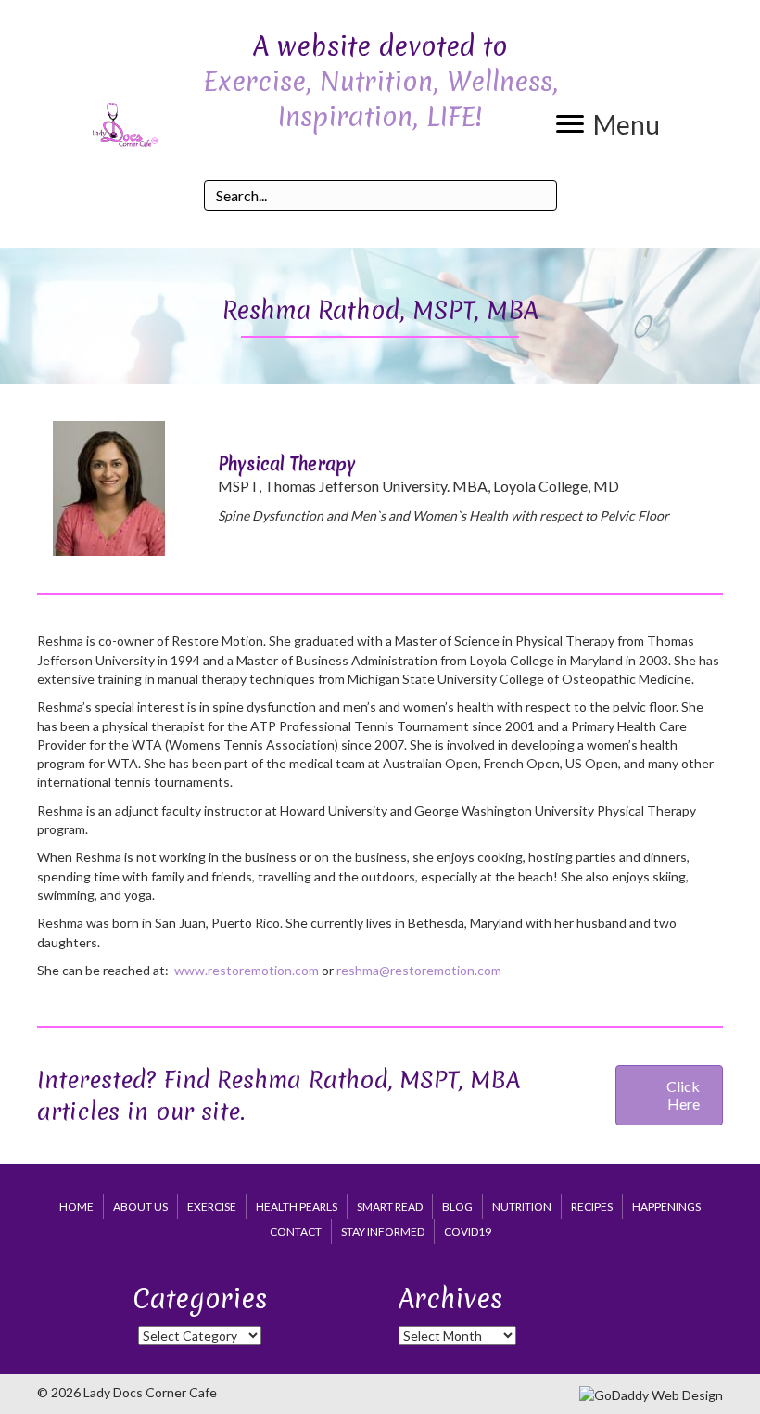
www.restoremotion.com (246, 970)
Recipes (592, 1207)
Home (76, 1207)
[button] (608, 124)
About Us (140, 1207)
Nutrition (521, 1207)
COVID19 (467, 1232)
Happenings (666, 1207)
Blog (457, 1207)
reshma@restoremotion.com (418, 970)
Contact (296, 1232)
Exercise (211, 1207)
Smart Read (390, 1207)
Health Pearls (296, 1207)
